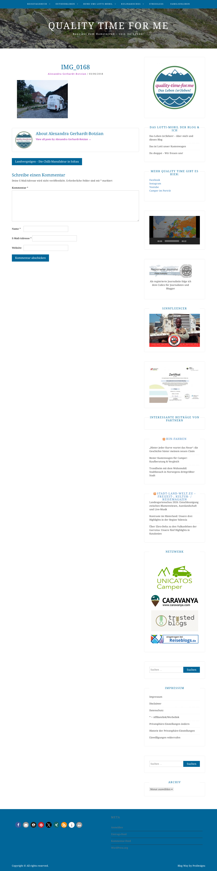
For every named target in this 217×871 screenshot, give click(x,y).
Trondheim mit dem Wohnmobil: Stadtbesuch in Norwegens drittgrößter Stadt (172, 472)
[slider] (172, 241)
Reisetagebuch (37, 4)
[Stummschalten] (190, 241)
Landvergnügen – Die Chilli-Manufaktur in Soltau (47, 161)
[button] (174, 230)
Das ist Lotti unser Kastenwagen (167, 146)
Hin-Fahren (176, 439)
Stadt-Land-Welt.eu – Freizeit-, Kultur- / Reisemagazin (176, 496)
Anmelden (117, 827)
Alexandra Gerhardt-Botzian (67, 74)
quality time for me (108, 25)
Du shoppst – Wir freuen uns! (166, 153)
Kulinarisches (131, 4)
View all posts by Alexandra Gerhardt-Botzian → (63, 139)
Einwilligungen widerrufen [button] (164, 737)
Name (16, 228)
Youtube (154, 187)
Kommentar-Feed (121, 841)
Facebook (154, 180)
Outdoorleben (65, 4)
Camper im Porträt (160, 190)
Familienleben (180, 4)
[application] (174, 230)
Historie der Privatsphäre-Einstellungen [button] (172, 730)
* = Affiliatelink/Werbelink (164, 717)
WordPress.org (119, 847)
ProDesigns (199, 865)
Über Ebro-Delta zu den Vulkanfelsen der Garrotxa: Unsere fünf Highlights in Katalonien (173, 530)
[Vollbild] (195, 241)
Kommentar (20, 187)
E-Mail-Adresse (22, 238)
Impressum (155, 696)
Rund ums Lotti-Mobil (98, 4)
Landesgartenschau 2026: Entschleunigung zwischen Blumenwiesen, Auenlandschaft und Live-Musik (174, 506)
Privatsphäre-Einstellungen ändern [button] (169, 724)
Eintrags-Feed (119, 834)
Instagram (155, 183)
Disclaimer (155, 703)
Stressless (156, 4)
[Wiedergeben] (153, 241)
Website (17, 247)
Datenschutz (156, 710)
